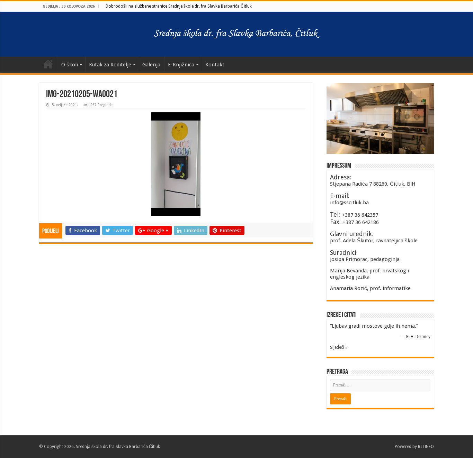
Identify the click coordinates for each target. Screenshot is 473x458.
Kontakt (214, 65)
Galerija (151, 65)
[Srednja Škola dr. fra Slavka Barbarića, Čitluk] (236, 34)
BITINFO (426, 446)
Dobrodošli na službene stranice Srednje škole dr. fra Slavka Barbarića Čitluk (179, 6)
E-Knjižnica (181, 65)
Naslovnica (48, 64)
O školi (69, 65)
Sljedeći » (338, 347)
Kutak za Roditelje (110, 65)
